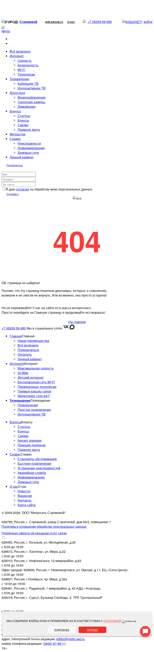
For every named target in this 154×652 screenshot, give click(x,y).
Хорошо (92, 629)
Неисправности (29, 143)
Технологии (26, 74)
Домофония (26, 106)
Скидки (23, 125)
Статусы (24, 115)
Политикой (112, 621)
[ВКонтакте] (67, 328)
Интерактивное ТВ (32, 88)
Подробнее (61, 629)
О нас (71, 22)
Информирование (31, 148)
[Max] (72, 328)
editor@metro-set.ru (70, 639)
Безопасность (28, 65)
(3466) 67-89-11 (54, 643)
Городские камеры (31, 102)
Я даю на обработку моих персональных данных (49, 189)
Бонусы (23, 120)
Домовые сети (28, 152)
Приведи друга (29, 129)
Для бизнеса (54, 22)
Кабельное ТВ (28, 83)
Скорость (24, 60)
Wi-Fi (21, 69)
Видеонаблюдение (32, 97)
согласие (22, 189)
